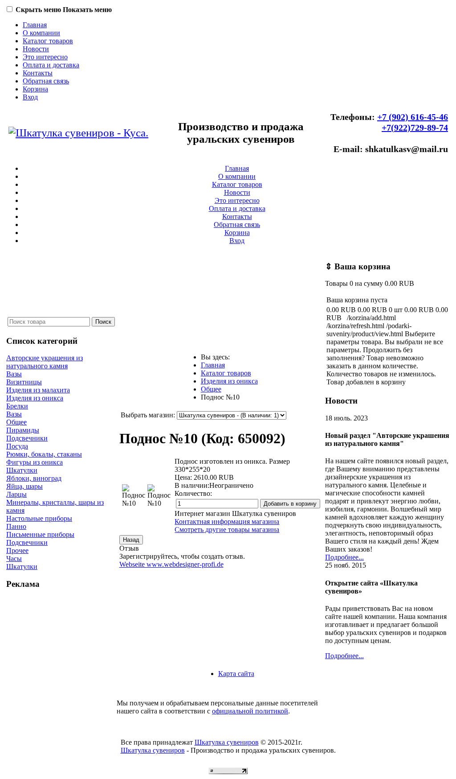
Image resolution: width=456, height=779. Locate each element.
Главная (35, 25)
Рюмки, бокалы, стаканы (44, 454)
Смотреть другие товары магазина (227, 529)
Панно (16, 526)
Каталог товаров (48, 41)
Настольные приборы (39, 518)
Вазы (14, 374)
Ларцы (16, 494)
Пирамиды (22, 430)
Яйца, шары (24, 486)
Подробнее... (344, 557)
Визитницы (24, 382)
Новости (36, 49)
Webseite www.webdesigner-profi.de (171, 564)
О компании (41, 33)
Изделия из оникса (34, 398)
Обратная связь (46, 81)
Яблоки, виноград (33, 478)
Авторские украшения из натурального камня (44, 362)
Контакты (38, 73)
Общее (16, 422)
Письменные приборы (40, 534)
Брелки (17, 406)
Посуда (17, 446)
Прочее (17, 550)
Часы (14, 558)
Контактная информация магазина (227, 521)
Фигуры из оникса (34, 462)
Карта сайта (236, 673)
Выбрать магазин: (148, 415)
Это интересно (45, 57)
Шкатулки (21, 470)
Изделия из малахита (38, 390)
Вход (30, 97)
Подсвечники (27, 438)
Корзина (35, 89)
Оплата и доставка (51, 65)
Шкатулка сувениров (227, 742)
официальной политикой (250, 711)
